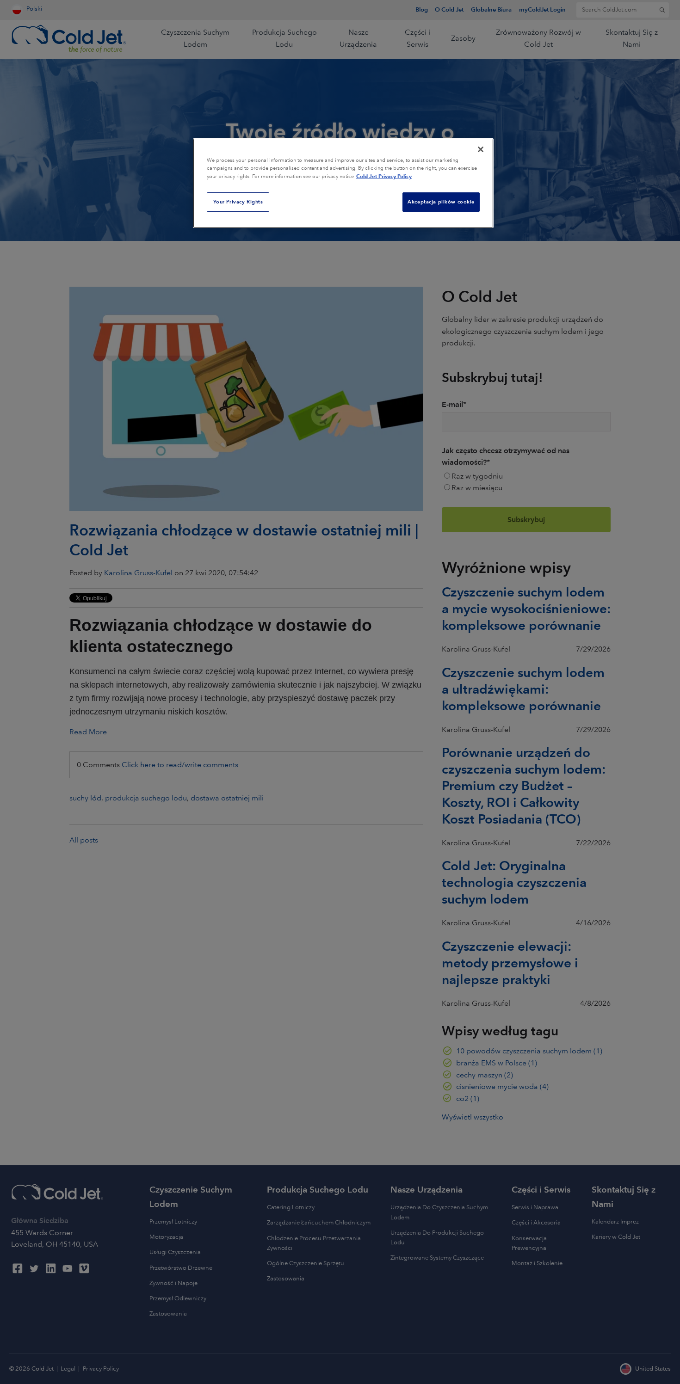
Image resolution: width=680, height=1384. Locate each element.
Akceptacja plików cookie (441, 201)
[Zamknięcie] (480, 149)
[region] (343, 183)
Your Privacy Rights (238, 201)
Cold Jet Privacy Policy (384, 176)
